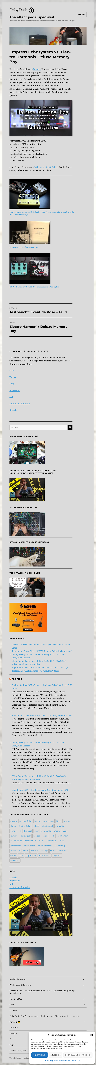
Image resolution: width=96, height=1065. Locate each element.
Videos (12, 377)
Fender (13, 831)
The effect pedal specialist (31, 17)
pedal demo (29, 846)
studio (13, 855)
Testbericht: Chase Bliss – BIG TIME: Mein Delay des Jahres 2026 (42, 651)
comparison (48, 821)
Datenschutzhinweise (19, 403)
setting (44, 851)
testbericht (44, 855)
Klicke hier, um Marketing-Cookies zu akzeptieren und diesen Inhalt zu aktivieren (41, 118)
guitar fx (14, 836)
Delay (59, 821)
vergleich (56, 855)
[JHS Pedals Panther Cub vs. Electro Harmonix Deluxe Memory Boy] (42, 268)
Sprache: (13, 1022)
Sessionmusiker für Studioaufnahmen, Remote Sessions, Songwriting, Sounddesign (42, 992)
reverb (25, 851)
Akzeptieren (39, 1055)
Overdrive (51, 841)
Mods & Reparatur (17, 979)
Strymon (63, 851)
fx (21, 831)
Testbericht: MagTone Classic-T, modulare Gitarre (35, 671)
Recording (60, 846)
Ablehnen (55, 1055)
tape (21, 855)
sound (53, 851)
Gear (11, 370)
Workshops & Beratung (20, 985)
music (41, 841)
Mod (52, 836)
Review (34, 851)
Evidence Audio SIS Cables (46, 167)
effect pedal (47, 826)
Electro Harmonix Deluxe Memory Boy (23, 247)
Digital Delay (25, 826)
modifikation (16, 841)
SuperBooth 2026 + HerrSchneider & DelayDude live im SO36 (40, 667)
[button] (91, 1035)
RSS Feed (17, 679)
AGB (11, 397)
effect (36, 826)
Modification (62, 836)
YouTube (13, 1028)
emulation (60, 826)
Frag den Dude (16, 999)
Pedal (61, 841)
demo (67, 821)
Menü (81, 14)
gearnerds (46, 831)
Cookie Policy (48, 1060)
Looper (36, 836)
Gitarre (57, 831)
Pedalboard (15, 846)
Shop (11, 384)
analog (13, 821)
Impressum (76, 1060)
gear (36, 831)
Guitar (65, 831)
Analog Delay (25, 821)
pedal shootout (45, 846)
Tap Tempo (31, 855)
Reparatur (15, 851)
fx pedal (28, 831)
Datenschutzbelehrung (62, 1060)
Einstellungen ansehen (78, 1055)
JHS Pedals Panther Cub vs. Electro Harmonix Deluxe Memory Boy (34, 287)
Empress (37, 69)
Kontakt (13, 410)
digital (13, 826)
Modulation (30, 841)
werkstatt (15, 860)
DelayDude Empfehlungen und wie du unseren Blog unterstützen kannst (44, 1016)
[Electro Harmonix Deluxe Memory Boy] (42, 232)
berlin (37, 821)
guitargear (26, 836)
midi (45, 836)
